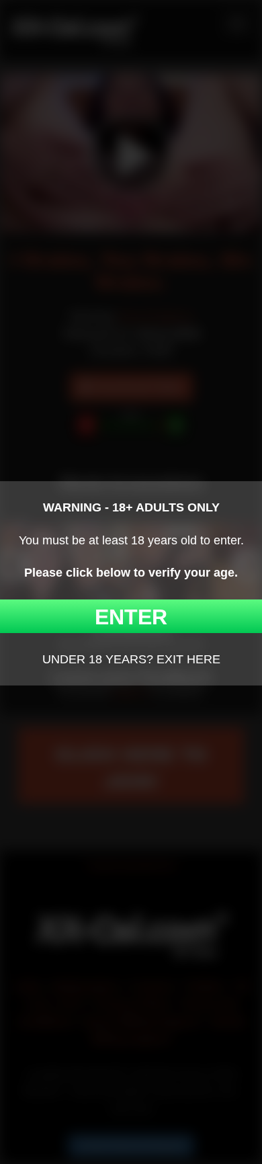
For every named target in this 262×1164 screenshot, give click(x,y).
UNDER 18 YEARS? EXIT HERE (131, 659)
